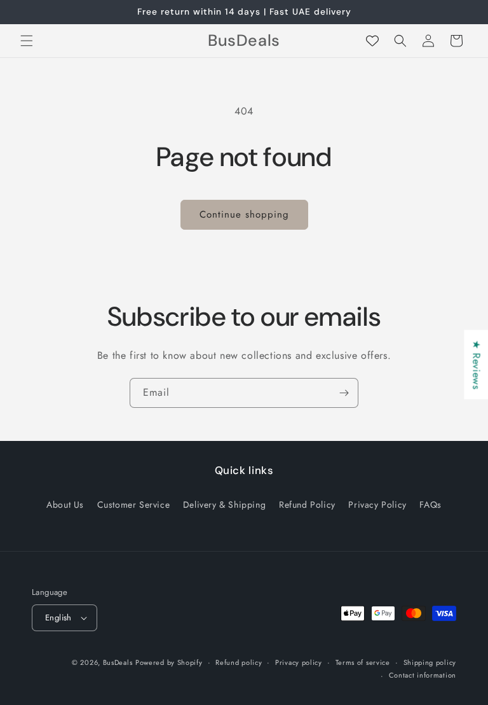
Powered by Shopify (169, 662)
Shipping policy (430, 662)
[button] (27, 41)
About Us (65, 504)
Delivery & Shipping (224, 504)
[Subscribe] (344, 393)
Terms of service (363, 662)
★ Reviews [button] (476, 364)
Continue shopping (244, 214)
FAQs (430, 504)
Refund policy (238, 662)
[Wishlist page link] (372, 40)
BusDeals (118, 662)
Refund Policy (307, 504)
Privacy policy (298, 662)
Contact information (422, 675)
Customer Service (133, 504)
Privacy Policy (377, 504)
